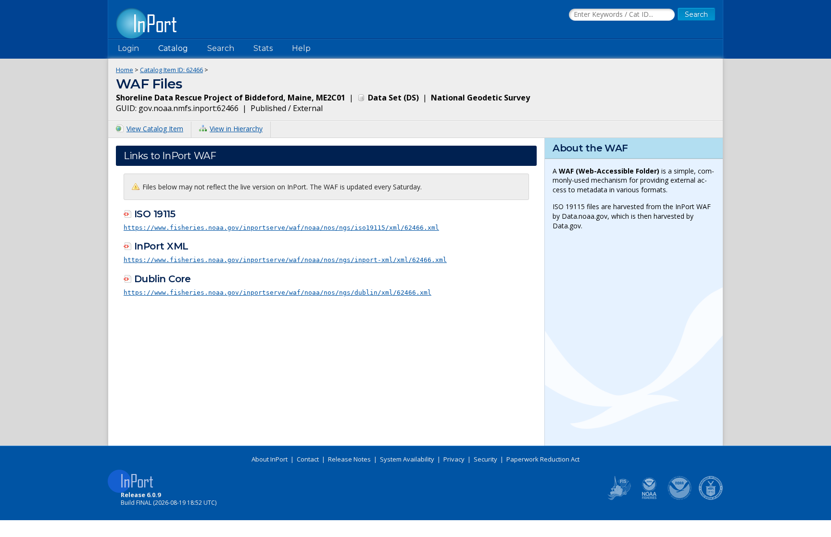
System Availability (407, 459)
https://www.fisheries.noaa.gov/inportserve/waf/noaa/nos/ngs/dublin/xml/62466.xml (277, 292)
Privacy (454, 459)
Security (485, 459)
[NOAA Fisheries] (649, 498)
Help (301, 48)
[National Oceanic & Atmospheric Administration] (679, 498)
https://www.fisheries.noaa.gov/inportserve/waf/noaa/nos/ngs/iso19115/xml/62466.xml (281, 227)
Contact (308, 459)
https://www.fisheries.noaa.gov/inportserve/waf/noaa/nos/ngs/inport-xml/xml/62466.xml (285, 259)
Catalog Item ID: (171, 69)
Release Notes (349, 459)
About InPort (270, 459)
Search (220, 48)
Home (124, 69)
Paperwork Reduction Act (542, 459)
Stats (263, 48)
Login (128, 48)
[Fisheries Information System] (618, 498)
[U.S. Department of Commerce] (710, 498)
